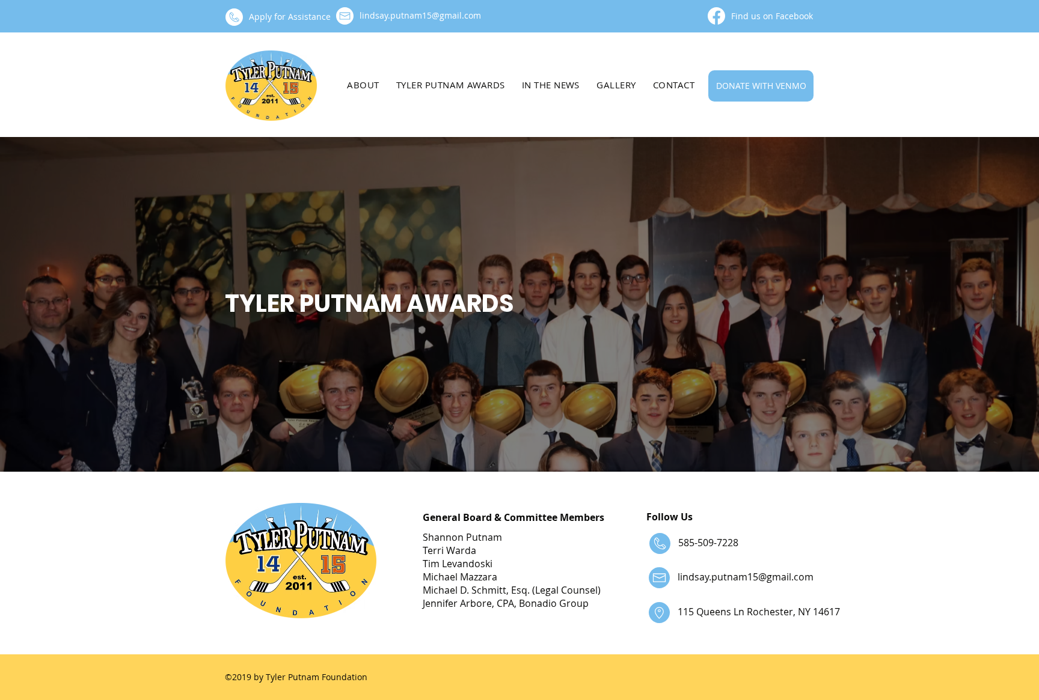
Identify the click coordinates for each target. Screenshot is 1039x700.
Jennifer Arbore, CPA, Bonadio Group (506, 603)
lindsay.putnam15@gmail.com (746, 576)
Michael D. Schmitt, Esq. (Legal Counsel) (512, 590)
